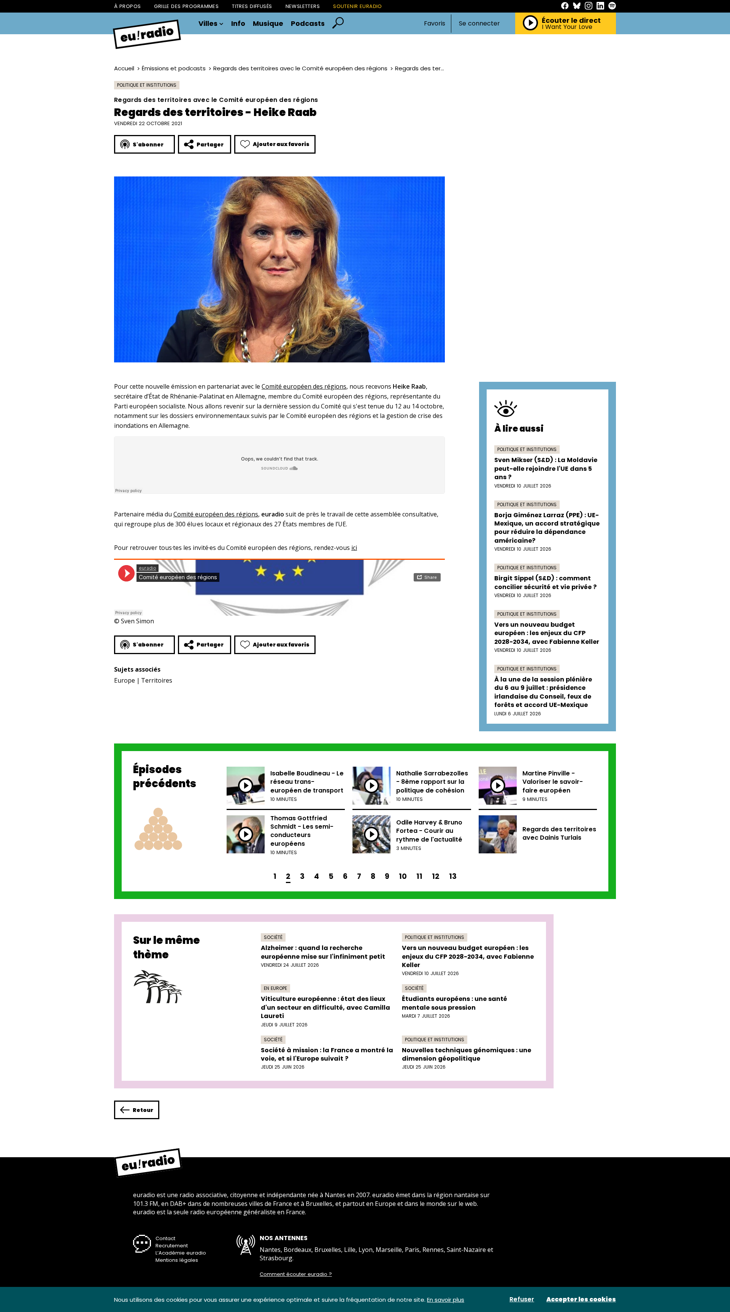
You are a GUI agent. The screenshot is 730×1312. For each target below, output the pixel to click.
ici (354, 547)
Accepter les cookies (581, 1299)
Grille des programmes (186, 6)
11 (419, 876)
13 (453, 876)
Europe (124, 680)
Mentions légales (177, 1260)
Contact (165, 1238)
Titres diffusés (252, 6)
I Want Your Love (567, 27)
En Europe (275, 988)
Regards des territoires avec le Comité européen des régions (300, 68)
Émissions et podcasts (174, 68)
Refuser (521, 1299)
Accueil (124, 68)
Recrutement (172, 1245)
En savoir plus (445, 1299)
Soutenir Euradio (357, 6)
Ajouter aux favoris (281, 144)
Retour (143, 1110)
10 (403, 876)
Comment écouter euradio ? (296, 1274)
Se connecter (479, 24)
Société (273, 937)
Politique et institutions (146, 85)
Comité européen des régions (304, 386)
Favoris (434, 23)
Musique (268, 23)
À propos (127, 6)
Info (238, 23)
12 (436, 876)
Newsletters (303, 6)
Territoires (156, 680)
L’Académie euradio (181, 1252)
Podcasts (308, 23)
